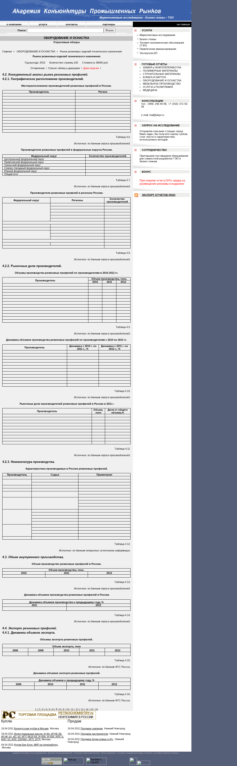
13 (82, 709)
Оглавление (38, 68)
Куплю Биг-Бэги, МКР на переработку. (36, 744)
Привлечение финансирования (158, 49)
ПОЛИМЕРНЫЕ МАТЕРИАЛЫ (160, 70)
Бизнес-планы (148, 39)
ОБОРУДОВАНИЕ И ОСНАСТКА (36, 51)
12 (77, 709)
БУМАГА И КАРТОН (154, 77)
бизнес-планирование (60, 753)
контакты (72, 24)
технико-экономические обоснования (94, 753)
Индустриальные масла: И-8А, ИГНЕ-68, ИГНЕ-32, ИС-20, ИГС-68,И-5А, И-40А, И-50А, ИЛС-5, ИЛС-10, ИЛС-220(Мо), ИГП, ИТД (32, 736)
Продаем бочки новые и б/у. (97, 739)
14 (86, 709)
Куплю (6, 721)
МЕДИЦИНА (149, 90)
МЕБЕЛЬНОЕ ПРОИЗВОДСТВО (161, 83)
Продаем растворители (94, 733)
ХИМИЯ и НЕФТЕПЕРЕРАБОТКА (161, 67)
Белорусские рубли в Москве (31, 728)
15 (91, 709)
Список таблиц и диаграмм (64, 68)
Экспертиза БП (148, 53)
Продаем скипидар (92, 728)
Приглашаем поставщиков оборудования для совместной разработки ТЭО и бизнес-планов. (164, 158)
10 (67, 709)
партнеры (109, 24)
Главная (7, 51)
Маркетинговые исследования (157, 35)
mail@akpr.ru (156, 115)
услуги (43, 24)
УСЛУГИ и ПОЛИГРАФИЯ (157, 87)
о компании (14, 24)
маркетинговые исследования (29, 753)
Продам (74, 721)
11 (72, 709)
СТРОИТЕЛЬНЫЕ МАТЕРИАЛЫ (161, 74)
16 (96, 709)
